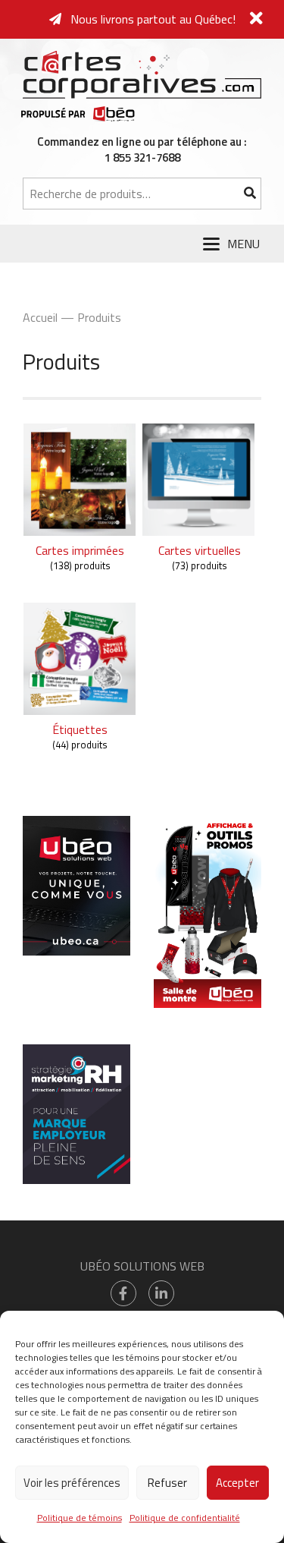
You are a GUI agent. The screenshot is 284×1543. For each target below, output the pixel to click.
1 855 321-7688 (142, 157)
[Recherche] (249, 193)
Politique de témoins (79, 1517)
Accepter (237, 1482)
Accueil (40, 317)
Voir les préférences (71, 1482)
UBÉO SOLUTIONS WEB (142, 1266)
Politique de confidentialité (185, 1517)
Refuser (167, 1482)
